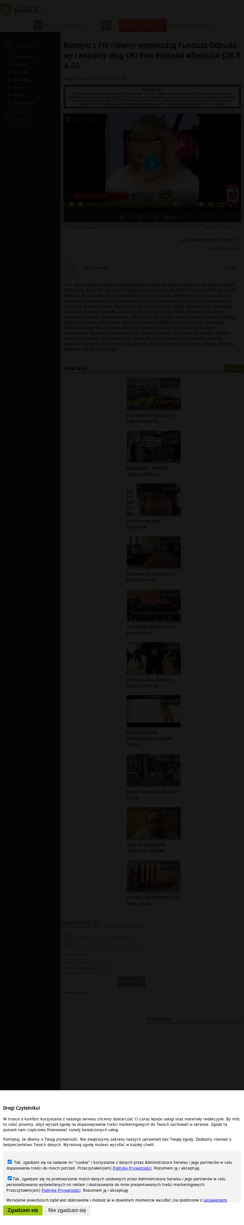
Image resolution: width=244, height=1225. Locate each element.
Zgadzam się (23, 1210)
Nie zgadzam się (67, 1210)
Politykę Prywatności (132, 1168)
